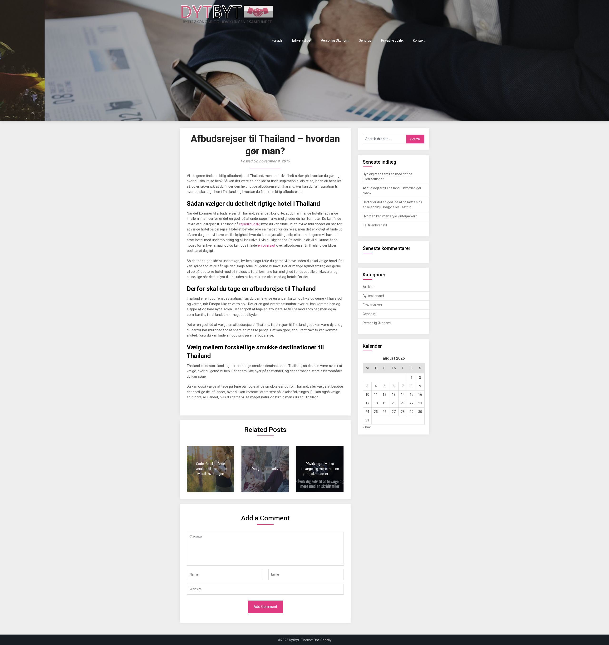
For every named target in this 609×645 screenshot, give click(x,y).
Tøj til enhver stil (375, 225)
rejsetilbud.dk (249, 224)
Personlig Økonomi (335, 40)
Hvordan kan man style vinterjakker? (390, 216)
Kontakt (419, 40)
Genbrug (365, 40)
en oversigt (266, 245)
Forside (277, 40)
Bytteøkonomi (373, 296)
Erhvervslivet (301, 40)
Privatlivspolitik (392, 40)
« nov (367, 427)
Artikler (368, 287)
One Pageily (322, 640)
